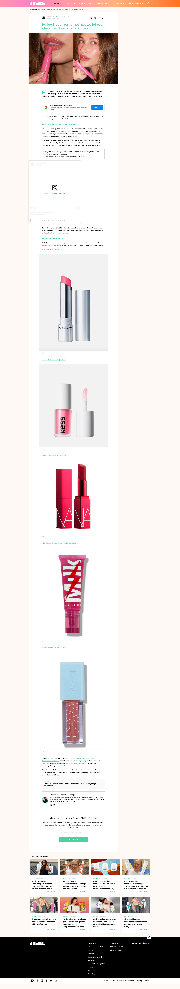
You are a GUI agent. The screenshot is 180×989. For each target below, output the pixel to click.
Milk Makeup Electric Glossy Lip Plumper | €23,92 (60, 543)
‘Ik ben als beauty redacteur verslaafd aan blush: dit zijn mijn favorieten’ (70, 785)
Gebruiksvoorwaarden (96, 957)
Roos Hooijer (50, 16)
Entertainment (85, 3)
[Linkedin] (54, 805)
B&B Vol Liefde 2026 (117, 947)
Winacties (91, 974)
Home (31, 9)
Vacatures (91, 971)
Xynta (147, 981)
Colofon (91, 950)
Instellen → (97, 107)
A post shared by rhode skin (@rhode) (54, 220)
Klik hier (46, 154)
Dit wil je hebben (116, 950)
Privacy (90, 967)
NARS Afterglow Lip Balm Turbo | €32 (56, 455)
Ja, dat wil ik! (73, 839)
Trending (114, 943)
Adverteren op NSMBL (95, 947)
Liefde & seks (103, 3)
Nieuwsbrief (92, 960)
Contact (91, 954)
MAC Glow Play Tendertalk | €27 (54, 249)
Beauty (57, 3)
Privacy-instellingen (139, 943)
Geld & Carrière (134, 3)
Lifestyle (118, 3)
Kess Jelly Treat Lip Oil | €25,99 (54, 360)
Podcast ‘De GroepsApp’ (96, 964)
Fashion (69, 3)
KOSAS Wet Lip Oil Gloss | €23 (53, 647)
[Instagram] (51, 805)
